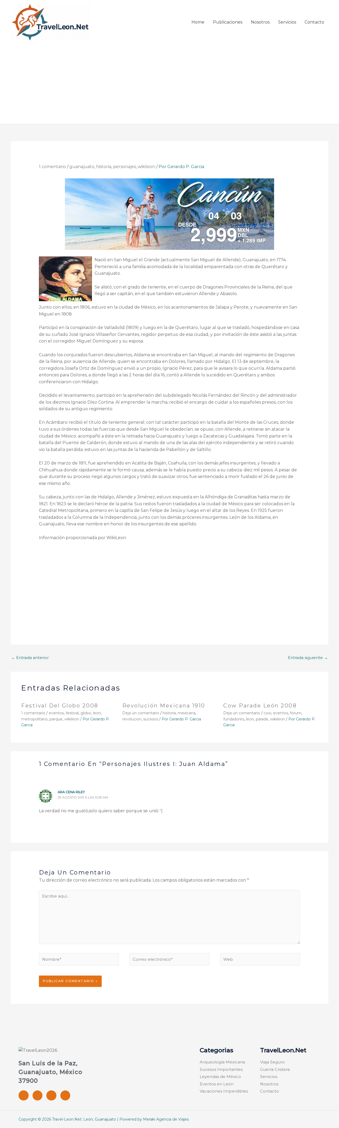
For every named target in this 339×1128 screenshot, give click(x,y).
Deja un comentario (140, 713)
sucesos (150, 719)
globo (86, 713)
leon (97, 713)
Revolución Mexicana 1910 (163, 705)
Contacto (314, 22)
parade (262, 719)
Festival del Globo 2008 (59, 705)
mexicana (186, 713)
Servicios (287, 22)
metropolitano (34, 719)
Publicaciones (227, 22)
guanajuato (81, 166)
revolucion (131, 719)
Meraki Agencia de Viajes (166, 1119)
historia (103, 166)
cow (267, 713)
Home (197, 22)
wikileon (146, 166)
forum (295, 713)
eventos (56, 713)
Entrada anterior (30, 657)
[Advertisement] (169, 80)
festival (72, 713)
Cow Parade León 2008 (260, 705)
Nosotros (260, 22)
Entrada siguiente (308, 657)
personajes (124, 166)
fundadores (233, 719)
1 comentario (52, 166)
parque (56, 719)
